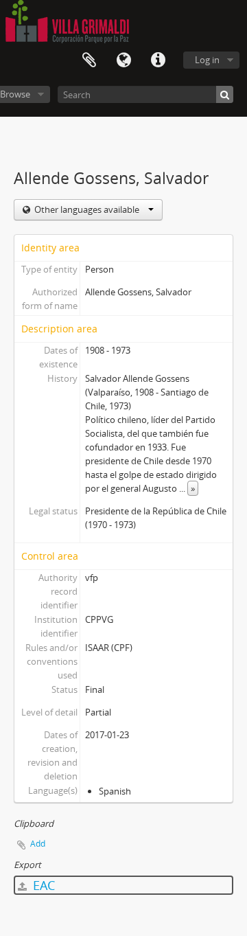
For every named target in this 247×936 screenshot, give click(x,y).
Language (123, 60)
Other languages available (86, 209)
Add (37, 843)
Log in (207, 60)
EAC (42, 885)
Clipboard (89, 60)
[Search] (224, 94)
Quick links (158, 60)
